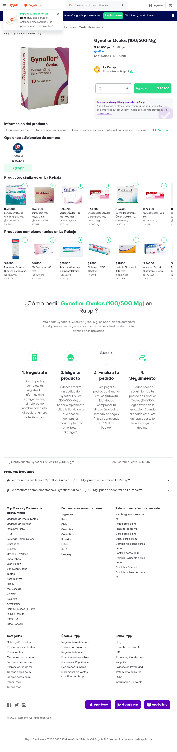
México (65, 544)
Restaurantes (15, 652)
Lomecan (73, 27)
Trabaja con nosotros (74, 647)
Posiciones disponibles (75, 657)
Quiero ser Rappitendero (76, 662)
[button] (33, 5)
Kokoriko (12, 599)
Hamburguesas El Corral (21, 609)
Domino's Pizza (16, 529)
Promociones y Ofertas (21, 647)
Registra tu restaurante (75, 642)
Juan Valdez (14, 564)
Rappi (7, 33)
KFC (9, 534)
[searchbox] (96, 5)
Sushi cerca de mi (126, 539)
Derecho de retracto (128, 647)
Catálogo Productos (19, 642)
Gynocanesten (95, 27)
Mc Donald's (14, 589)
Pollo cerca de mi (126, 524)
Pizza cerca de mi (126, 529)
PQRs (119, 677)
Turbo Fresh (14, 687)
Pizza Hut (12, 619)
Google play (130, 704)
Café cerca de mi (126, 534)
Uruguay (66, 554)
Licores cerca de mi (19, 677)
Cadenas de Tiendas (19, 524)
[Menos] (100, 88)
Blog (118, 642)
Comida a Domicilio (127, 567)
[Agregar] (25, 185)
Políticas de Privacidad (129, 667)
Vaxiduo (83, 27)
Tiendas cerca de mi (19, 672)
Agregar (18, 168)
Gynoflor (63, 27)
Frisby (10, 584)
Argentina (67, 514)
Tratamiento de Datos (128, 672)
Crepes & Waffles (17, 554)
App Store (101, 704)
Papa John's (14, 559)
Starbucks (13, 544)
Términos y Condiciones (130, 657)
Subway (11, 549)
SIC (118, 652)
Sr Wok (11, 594)
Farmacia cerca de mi (20, 662)
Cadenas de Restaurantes (22, 519)
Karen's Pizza (14, 579)
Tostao (11, 574)
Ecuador (66, 539)
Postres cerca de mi (128, 553)
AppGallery (159, 704)
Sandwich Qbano (17, 569)
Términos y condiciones (139, 15)
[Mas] (127, 88)
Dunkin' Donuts (15, 614)
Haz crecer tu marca (73, 667)
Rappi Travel (14, 682)
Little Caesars (15, 624)
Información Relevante (129, 682)
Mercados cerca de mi (20, 657)
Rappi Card (122, 662)
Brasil (64, 519)
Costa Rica (67, 534)
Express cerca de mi (19, 667)
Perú (64, 549)
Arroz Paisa (14, 604)
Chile (64, 524)
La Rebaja (109, 67)
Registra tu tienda (72, 652)
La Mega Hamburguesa (21, 539)
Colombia (67, 529)
